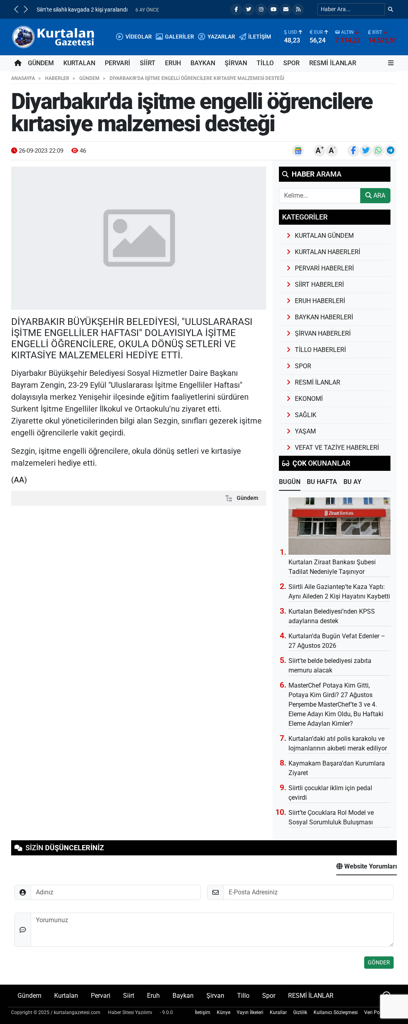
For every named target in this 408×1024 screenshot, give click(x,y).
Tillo (265, 63)
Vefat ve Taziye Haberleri (337, 447)
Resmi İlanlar (317, 382)
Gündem (41, 63)
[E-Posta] (286, 10)
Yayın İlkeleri (250, 1012)
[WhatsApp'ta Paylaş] (378, 151)
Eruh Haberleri (320, 301)
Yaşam (305, 431)
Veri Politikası (379, 1012)
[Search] (390, 9)
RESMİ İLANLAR (332, 63)
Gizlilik (300, 1012)
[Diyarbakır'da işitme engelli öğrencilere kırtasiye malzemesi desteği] (138, 238)
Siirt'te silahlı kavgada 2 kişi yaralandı (82, 9)
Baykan (202, 63)
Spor (291, 63)
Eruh (173, 63)
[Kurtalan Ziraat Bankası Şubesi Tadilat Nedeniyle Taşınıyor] (339, 526)
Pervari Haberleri (324, 268)
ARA (378, 195)
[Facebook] (236, 10)
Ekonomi (309, 398)
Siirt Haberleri (319, 284)
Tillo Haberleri (320, 350)
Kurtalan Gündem (324, 235)
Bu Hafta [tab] (322, 482)
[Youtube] (273, 10)
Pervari (117, 63)
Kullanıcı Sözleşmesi (336, 1012)
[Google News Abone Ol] (298, 151)
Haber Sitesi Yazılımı (130, 1012)
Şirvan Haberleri (323, 333)
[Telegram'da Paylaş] (390, 151)
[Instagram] (261, 10)
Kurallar (278, 1012)
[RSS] (298, 10)
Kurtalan (79, 63)
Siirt (147, 63)
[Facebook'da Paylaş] (353, 151)
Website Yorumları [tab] (370, 866)
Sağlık (305, 415)
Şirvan (236, 63)
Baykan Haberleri (324, 317)
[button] (16, 9)
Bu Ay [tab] (352, 482)
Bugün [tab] (289, 482)
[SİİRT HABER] (54, 36)
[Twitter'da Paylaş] (366, 151)
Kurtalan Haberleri (327, 252)
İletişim (202, 1012)
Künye (223, 1012)
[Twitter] (249, 10)
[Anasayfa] (18, 63)
